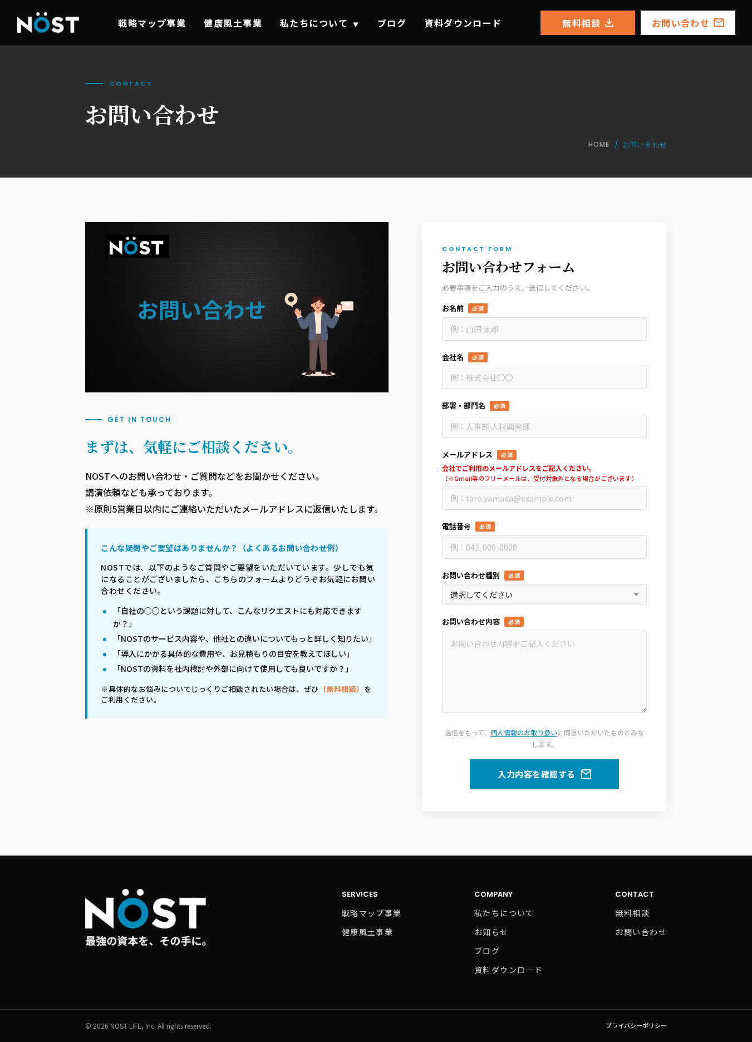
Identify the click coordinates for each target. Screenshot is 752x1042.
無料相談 (581, 23)
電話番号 (466, 526)
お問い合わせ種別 (481, 575)
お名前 (463, 308)
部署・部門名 (473, 405)
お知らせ (491, 931)
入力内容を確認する (537, 774)
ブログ (391, 23)
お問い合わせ (681, 23)
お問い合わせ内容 (481, 621)
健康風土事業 (233, 23)
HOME (599, 144)
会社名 (463, 357)
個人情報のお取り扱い (523, 732)
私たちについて (320, 23)
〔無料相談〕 (341, 689)
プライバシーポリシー (636, 1025)
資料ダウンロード (463, 23)
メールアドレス (477, 454)
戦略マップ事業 (152, 23)
